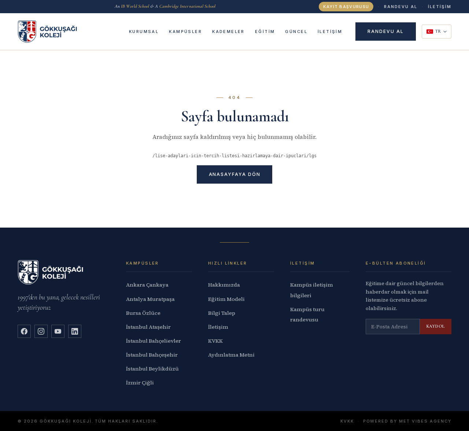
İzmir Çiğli (140, 382)
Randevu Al (400, 6)
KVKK (215, 341)
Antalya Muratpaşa (150, 299)
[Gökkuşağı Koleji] (47, 31)
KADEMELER (228, 31)
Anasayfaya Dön (235, 174)
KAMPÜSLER (185, 31)
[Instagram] (41, 331)
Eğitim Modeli (226, 299)
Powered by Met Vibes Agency (407, 421)
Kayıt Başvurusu (346, 6)
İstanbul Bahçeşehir (152, 354)
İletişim (218, 327)
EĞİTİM (265, 31)
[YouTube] (57, 331)
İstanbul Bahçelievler (153, 341)
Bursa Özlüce (143, 313)
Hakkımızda (224, 284)
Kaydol (435, 326)
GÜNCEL (296, 31)
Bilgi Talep (221, 313)
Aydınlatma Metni (231, 354)
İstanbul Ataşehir (148, 327)
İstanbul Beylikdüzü (152, 368)
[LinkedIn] (74, 331)
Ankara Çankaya (147, 284)
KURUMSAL (144, 31)
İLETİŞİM (439, 6)
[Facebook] (24, 331)
